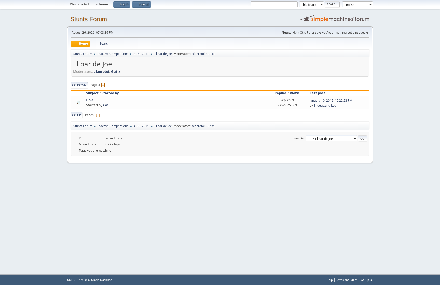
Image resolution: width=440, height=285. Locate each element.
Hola (89, 100)
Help (330, 280)
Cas (105, 105)
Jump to (299, 138)
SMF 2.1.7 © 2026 (78, 279)
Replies (280, 93)
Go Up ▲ (367, 280)
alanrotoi (198, 54)
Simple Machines (101, 279)
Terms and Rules (347, 280)
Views (295, 93)
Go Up (76, 115)
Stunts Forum (88, 19)
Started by (110, 93)
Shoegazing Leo (325, 105)
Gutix (210, 54)
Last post (317, 93)
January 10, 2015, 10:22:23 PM (331, 100)
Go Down (79, 85)
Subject (92, 93)
